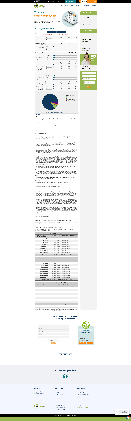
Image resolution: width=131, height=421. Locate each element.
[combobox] (83, 79)
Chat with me (82, 342)
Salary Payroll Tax (86, 19)
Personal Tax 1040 (86, 17)
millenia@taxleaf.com (84, 334)
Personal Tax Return (38, 394)
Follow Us (79, 405)
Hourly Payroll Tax (86, 21)
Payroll (36, 392)
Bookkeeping (37, 391)
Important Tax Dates (60, 391)
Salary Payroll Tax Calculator (82, 392)
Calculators (58, 396)
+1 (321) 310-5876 (60, 405)
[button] (56, 52)
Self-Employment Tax (87, 24)
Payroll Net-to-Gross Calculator (83, 396)
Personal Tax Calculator (81, 391)
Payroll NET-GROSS (87, 22)
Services (55, 415)
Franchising (93, 5)
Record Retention (59, 394)
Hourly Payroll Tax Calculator (82, 394)
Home (61, 5)
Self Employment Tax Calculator (83, 397)
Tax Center (62, 415)
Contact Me (90, 342)
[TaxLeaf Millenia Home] (40, 5)
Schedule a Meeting (60, 409)
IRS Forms (58, 392)
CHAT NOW (93, 1)
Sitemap (75, 415)
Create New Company (39, 396)
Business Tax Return (39, 393)
